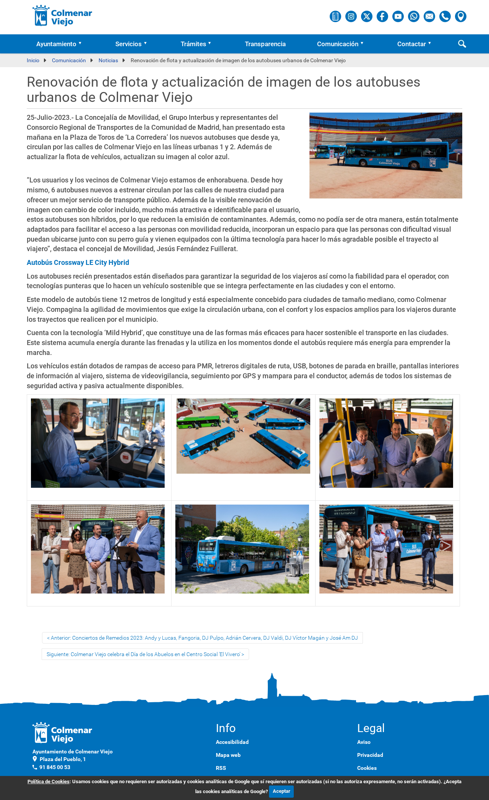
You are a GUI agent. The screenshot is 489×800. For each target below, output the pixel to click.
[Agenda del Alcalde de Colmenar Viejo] (336, 16)
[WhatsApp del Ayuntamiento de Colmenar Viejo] (414, 16)
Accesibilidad (232, 742)
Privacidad (370, 755)
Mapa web (228, 755)
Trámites (193, 44)
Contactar (411, 44)
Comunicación (337, 44)
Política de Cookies (49, 781)
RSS (221, 768)
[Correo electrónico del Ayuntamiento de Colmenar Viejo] (430, 16)
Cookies (367, 768)
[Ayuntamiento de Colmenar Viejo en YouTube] (398, 16)
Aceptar (281, 791)
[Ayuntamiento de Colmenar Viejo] (62, 15)
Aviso (364, 742)
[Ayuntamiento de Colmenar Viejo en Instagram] (351, 16)
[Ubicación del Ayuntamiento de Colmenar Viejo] (460, 16)
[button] (82, 43)
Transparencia (265, 44)
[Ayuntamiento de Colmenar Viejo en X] (367, 16)
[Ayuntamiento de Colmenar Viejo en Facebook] (383, 16)
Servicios (128, 44)
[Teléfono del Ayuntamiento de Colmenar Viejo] (445, 16)
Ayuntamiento (56, 44)
